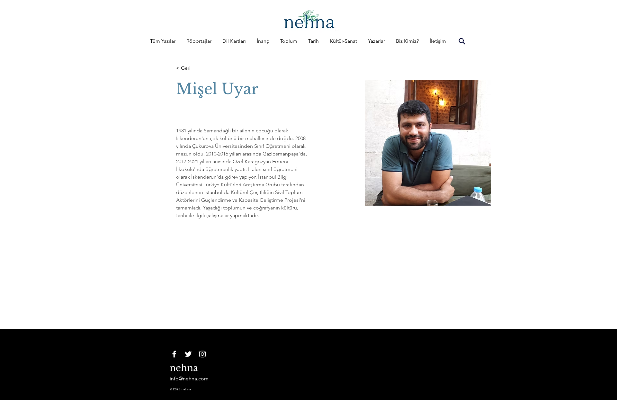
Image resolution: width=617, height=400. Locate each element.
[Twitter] (188, 354)
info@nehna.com (189, 379)
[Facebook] (174, 354)
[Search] (462, 41)
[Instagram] (202, 354)
